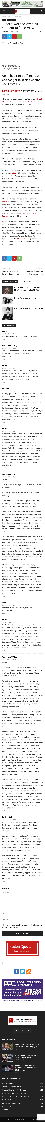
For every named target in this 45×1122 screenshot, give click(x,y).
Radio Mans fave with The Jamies (28, 298)
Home (4, 17)
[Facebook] (4, 36)
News (9, 17)
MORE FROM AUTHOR (27, 282)
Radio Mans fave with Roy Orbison (28, 308)
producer (13, 173)
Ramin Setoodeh (11, 90)
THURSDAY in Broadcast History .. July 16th (34, 273)
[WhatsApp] (19, 36)
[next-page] (7, 319)
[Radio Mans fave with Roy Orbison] (7, 314)
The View (31, 102)
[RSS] (22, 1030)
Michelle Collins (23, 239)
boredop (6, 31)
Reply (3, 339)
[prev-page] (3, 319)
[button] (3, 11)
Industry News (17, 17)
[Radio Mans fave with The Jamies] (7, 300)
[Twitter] (9, 36)
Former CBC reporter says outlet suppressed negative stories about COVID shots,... (27, 1068)
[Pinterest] (14, 36)
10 (42, 31)
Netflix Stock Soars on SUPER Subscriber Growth (11, 273)
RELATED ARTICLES (10, 282)
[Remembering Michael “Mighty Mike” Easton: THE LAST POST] (7, 290)
